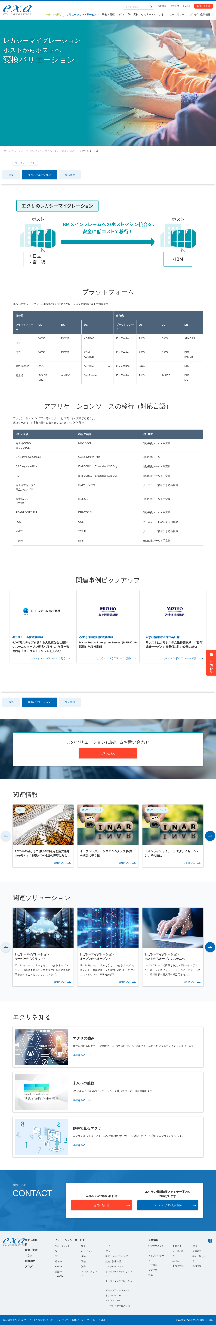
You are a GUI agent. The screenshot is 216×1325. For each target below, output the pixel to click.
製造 (83, 1246)
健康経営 (196, 1251)
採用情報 (162, 6)
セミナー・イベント (152, 14)
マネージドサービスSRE (117, 1305)
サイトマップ (62, 1320)
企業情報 (205, 14)
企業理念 (152, 1270)
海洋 (83, 1266)
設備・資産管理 (113, 1261)
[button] (6, 836)
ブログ (193, 14)
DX (56, 1256)
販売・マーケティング (116, 1256)
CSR (194, 1246)
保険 (83, 1256)
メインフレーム (113, 1300)
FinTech (58, 1266)
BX (56, 1251)
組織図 (176, 1260)
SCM (107, 1251)
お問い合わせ (203, 6)
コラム (121, 14)
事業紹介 (177, 1246)
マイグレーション (25, 163)
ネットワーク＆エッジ (116, 1295)
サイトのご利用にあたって (41, 1320)
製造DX (58, 1261)
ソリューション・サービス (81, 14)
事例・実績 (108, 14)
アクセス (174, 6)
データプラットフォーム (117, 1290)
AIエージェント (62, 1246)
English (186, 6)
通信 (83, 1261)
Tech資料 (133, 14)
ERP (107, 1246)
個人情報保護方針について (14, 1320)
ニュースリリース (177, 14)
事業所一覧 (178, 1265)
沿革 (150, 1275)
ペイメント (86, 1251)
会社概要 (152, 1265)
